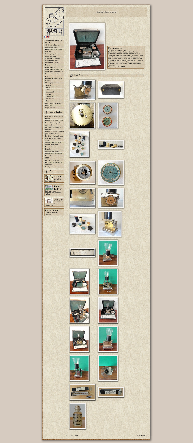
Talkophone (50, 98)
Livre (47, 76)
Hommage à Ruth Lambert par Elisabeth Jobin (54, 133)
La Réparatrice (50, 167)
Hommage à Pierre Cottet (54, 120)
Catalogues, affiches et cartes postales (53, 55)
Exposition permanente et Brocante (54, 128)
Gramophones (50, 67)
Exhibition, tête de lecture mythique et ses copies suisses (54, 138)
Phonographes (50, 83)
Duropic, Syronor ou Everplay (52, 148)
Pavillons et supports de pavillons (53, 79)
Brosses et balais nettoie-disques (54, 50)
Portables (48, 105)
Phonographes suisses (53, 103)
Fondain (49, 94)
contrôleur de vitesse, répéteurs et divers (52, 59)
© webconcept (142, 435)
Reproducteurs (50, 108)
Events (47, 65)
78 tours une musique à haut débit (53, 42)
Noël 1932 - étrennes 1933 (52, 157)
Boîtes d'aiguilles (51, 47)
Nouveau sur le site (52, 151)
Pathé (48, 87)
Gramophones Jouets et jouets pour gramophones (54, 70)
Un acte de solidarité (52, 160)
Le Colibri (49, 96)
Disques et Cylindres (52, 63)
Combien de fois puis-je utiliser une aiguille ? (53, 143)
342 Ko (123, 67)
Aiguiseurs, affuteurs (52, 45)
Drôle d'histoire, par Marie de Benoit (54, 124)
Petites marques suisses (53, 153)
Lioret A (48, 85)
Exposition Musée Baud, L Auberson (54, 163)
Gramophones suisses (53, 74)
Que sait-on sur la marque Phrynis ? (54, 117)
